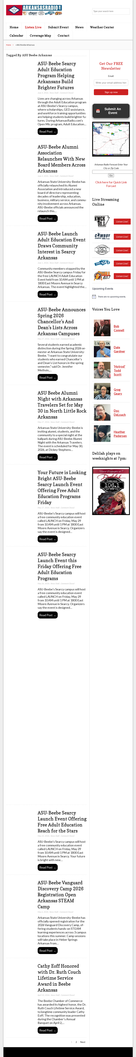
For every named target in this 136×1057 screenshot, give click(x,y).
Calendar (16, 35)
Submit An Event (108, 111)
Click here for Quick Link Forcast (111, 184)
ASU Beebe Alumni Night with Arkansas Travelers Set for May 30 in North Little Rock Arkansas (62, 405)
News (79, 27)
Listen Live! (122, 221)
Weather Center (102, 27)
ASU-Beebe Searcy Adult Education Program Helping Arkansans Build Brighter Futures (57, 75)
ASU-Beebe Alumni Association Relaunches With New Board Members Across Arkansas (61, 159)
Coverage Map (40, 35)
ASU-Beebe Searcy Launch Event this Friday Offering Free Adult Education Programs (59, 566)
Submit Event (58, 27)
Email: (111, 76)
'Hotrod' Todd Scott (119, 370)
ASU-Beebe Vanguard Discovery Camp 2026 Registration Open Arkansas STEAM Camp (61, 894)
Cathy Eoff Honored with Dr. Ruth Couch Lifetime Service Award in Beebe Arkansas (59, 978)
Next (82, 1042)
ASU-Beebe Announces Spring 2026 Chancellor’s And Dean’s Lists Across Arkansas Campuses (62, 321)
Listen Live (33, 27)
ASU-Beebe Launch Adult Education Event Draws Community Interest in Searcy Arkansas (62, 245)
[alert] (111, 297)
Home (14, 27)
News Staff (54, 92)
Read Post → (47, 131)
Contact (63, 35)
